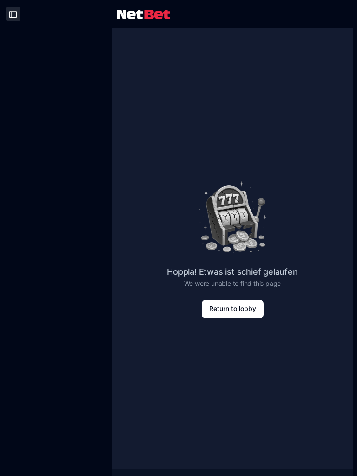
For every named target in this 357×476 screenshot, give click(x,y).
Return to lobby (232, 308)
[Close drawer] (13, 14)
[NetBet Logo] (143, 14)
